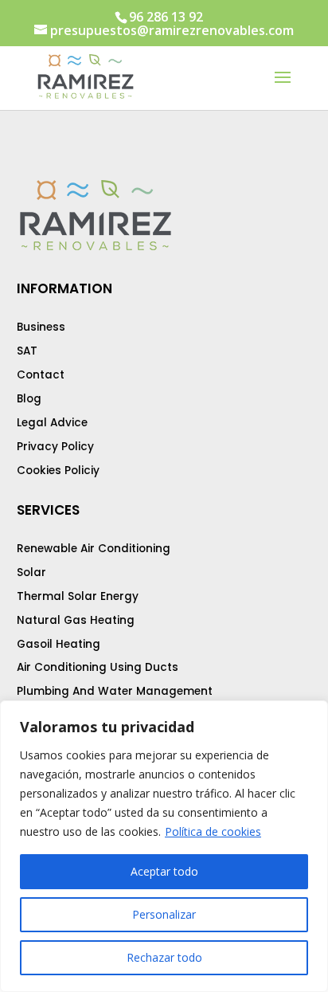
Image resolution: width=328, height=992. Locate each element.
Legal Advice (52, 422)
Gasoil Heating (58, 644)
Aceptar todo (164, 871)
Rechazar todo (164, 957)
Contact (40, 374)
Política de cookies (213, 831)
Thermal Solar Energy (78, 596)
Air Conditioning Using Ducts (97, 667)
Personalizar (164, 914)
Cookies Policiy (58, 470)
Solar (31, 572)
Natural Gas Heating (76, 620)
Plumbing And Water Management (115, 691)
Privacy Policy (55, 446)
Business (41, 327)
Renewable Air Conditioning (93, 548)
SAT (27, 351)
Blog (29, 398)
